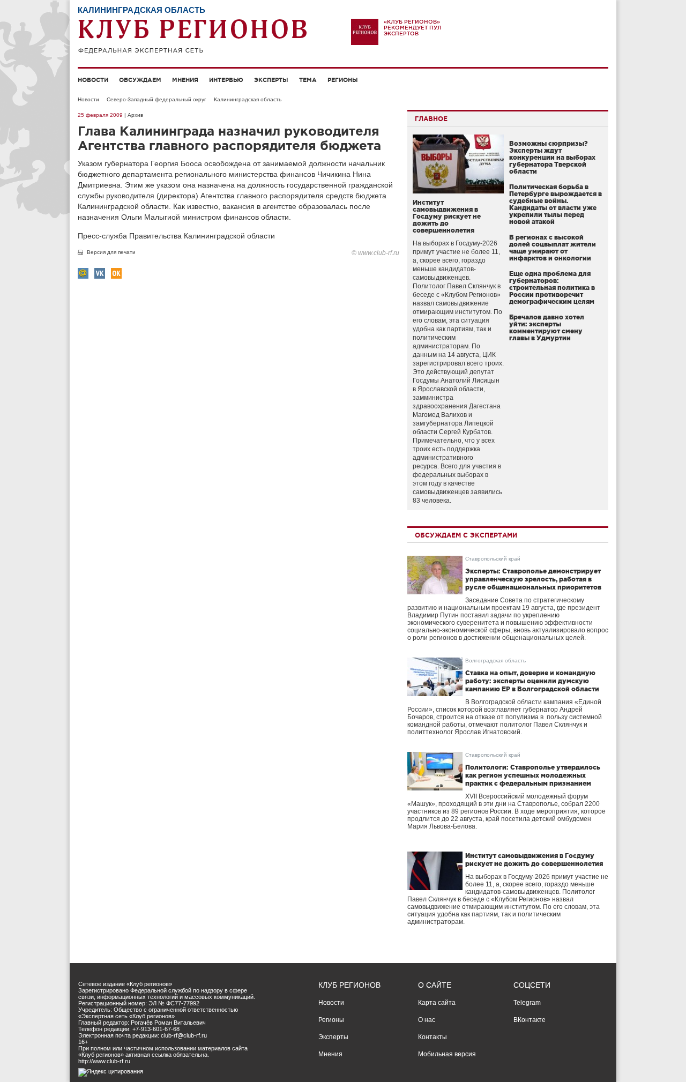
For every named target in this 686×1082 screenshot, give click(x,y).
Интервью (226, 80)
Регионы (342, 80)
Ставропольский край (492, 559)
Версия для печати (111, 252)
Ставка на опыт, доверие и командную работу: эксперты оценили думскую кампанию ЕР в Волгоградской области (532, 680)
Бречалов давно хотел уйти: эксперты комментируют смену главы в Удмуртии (546, 327)
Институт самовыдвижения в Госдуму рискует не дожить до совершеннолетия (447, 216)
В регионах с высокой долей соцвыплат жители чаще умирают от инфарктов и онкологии (552, 248)
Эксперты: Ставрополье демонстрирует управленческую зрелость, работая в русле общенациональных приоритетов (533, 579)
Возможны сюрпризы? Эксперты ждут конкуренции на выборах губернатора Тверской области (552, 157)
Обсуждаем (140, 80)
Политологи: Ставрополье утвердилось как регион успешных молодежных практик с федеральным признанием (532, 775)
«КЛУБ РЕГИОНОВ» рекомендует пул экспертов (413, 27)
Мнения (185, 80)
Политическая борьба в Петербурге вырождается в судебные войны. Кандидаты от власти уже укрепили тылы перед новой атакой (555, 204)
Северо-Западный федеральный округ (156, 99)
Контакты (432, 1037)
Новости (93, 80)
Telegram (527, 1002)
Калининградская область (247, 99)
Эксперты (271, 80)
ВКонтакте (529, 1020)
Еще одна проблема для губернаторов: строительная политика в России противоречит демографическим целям (552, 287)
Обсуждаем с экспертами (466, 535)
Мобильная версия (447, 1054)
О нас (426, 1020)
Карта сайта (437, 1002)
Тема (308, 80)
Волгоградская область (495, 660)
